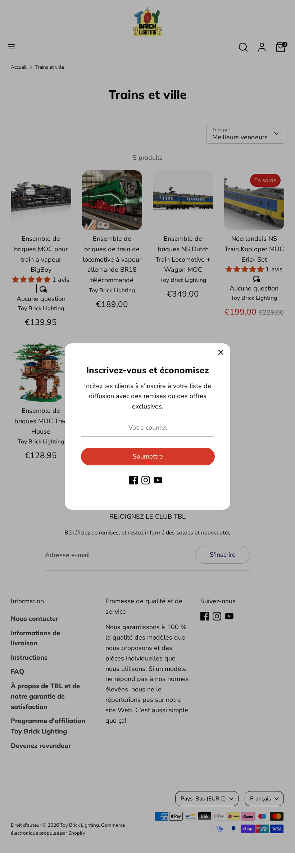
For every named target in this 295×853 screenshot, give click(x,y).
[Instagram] (145, 480)
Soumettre (148, 456)
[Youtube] (158, 480)
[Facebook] (133, 480)
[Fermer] (221, 353)
